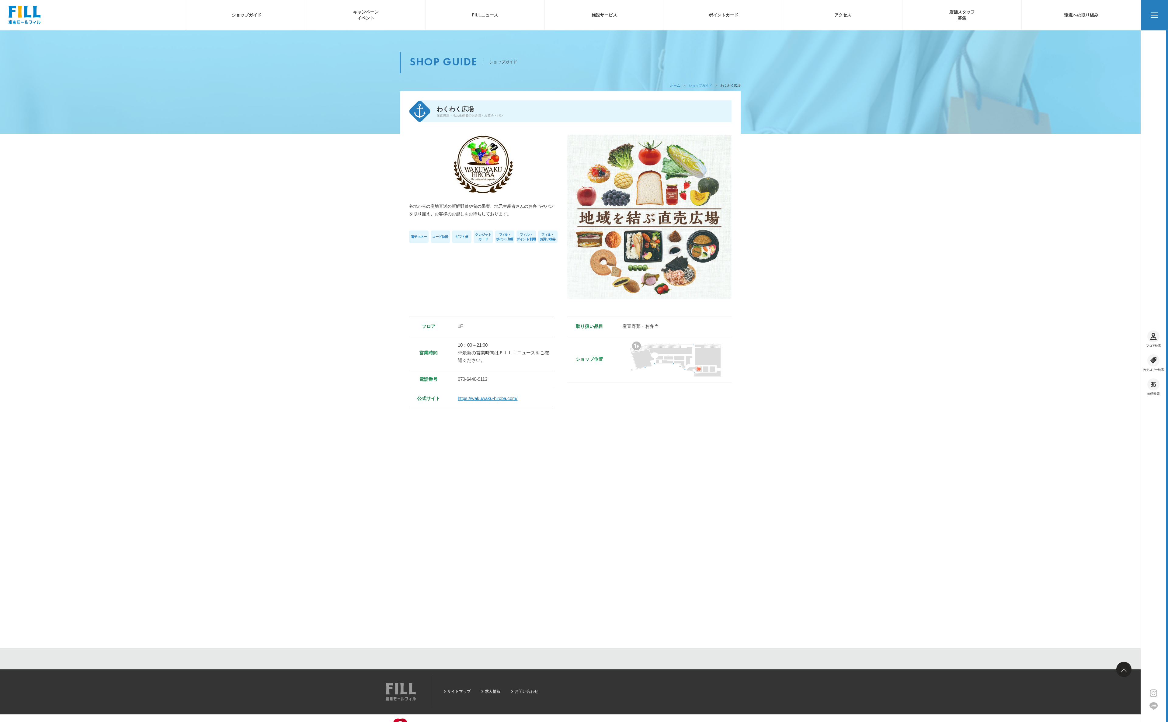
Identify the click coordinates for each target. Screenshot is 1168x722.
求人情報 (493, 691)
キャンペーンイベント (366, 14)
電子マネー (419, 236)
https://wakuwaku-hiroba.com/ (487, 398)
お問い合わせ (526, 691)
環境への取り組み (1081, 14)
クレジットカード (483, 237)
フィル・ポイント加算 (504, 237)
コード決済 (440, 236)
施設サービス (604, 14)
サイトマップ (459, 691)
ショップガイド (247, 14)
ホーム (675, 85)
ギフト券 (461, 236)
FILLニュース (485, 14)
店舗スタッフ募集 (962, 14)
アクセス (842, 14)
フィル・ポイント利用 (526, 237)
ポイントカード (724, 14)
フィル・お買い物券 (547, 237)
